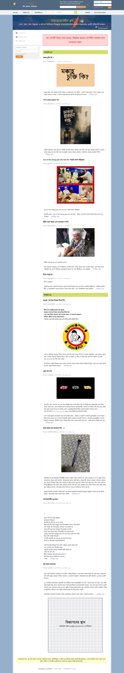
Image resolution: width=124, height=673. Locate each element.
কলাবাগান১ (50, 375)
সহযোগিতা (87, 12)
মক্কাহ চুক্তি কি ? (48, 57)
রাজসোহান (50, 104)
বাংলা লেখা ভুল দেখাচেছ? (100, 12)
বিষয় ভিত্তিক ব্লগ (38, 12)
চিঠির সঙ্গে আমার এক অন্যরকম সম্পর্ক (55, 222)
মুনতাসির (50, 568)
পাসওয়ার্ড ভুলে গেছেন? (98, 7)
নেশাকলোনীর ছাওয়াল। (50, 499)
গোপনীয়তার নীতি (67, 669)
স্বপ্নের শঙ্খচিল (51, 304)
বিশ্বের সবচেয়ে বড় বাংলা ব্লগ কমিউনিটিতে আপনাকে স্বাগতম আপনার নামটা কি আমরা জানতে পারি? (71, 3)
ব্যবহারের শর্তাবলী (58, 669)
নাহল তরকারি (51, 226)
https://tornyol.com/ (58, 411)
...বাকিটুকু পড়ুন (92, 94)
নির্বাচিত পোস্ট (26, 12)
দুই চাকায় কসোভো (49, 564)
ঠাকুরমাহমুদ (51, 61)
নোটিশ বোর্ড (21, 41)
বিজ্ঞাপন (74, 669)
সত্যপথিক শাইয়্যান (52, 432)
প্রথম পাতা (15, 12)
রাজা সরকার (51, 278)
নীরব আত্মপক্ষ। (48, 274)
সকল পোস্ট (21, 33)
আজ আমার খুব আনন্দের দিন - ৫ (54, 428)
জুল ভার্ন (50, 164)
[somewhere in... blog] (25, 5)
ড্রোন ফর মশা (47, 371)
